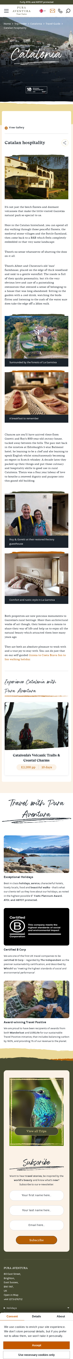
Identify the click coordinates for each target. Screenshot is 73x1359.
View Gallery (16, 127)
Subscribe (36, 1240)
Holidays (12, 1308)
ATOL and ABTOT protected (20, 900)
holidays (52, 891)
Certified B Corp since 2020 (36, 2)
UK (42, 11)
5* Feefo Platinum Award (46, 895)
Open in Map (11, 1295)
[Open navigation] (6, 11)
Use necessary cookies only (36, 1354)
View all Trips (36, 1131)
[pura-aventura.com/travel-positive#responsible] (36, 927)
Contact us (52, 11)
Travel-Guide (53, 23)
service (35, 883)
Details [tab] (36, 1316)
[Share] (65, 142)
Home (7, 23)
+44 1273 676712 (60, 11)
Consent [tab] (12, 1316)
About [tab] (61, 1316)
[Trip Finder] (36, 854)
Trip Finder (20, 23)
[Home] (22, 10)
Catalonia (36, 23)
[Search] (68, 11)
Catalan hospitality (15, 27)
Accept (36, 1345)
